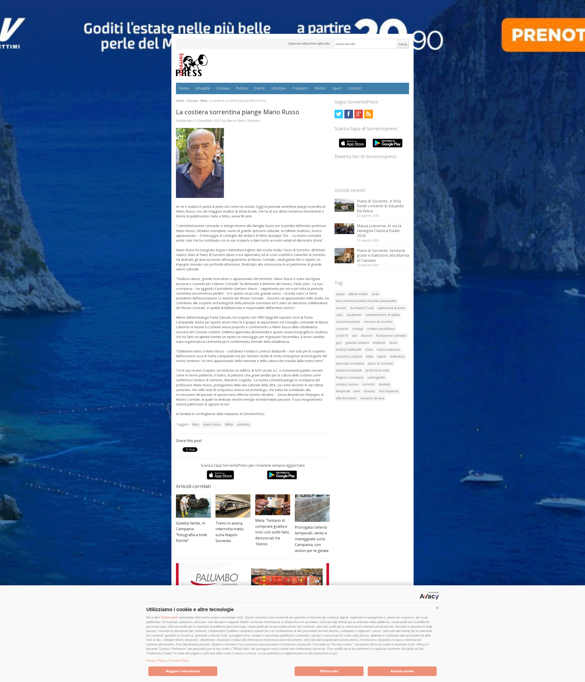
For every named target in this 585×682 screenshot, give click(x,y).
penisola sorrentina (350, 363)
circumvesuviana (348, 322)
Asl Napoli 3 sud (362, 308)
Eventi (259, 88)
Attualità (203, 88)
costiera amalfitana (381, 329)
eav (354, 335)
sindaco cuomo (347, 384)
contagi (357, 329)
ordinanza (397, 356)
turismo (369, 391)
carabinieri (354, 315)
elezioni (366, 335)
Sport (337, 88)
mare (369, 349)
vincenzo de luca (372, 398)
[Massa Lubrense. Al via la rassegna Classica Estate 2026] (344, 233)
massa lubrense (388, 349)
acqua (340, 294)
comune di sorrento (378, 322)
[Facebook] (348, 114)
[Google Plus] (358, 114)
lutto (195, 424)
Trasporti (300, 88)
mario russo (212, 424)
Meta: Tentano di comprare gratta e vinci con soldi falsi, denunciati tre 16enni (272, 532)
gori (339, 343)
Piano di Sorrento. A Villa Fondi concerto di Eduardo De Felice (380, 205)
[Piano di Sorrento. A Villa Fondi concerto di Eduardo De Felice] (344, 210)
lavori (393, 343)
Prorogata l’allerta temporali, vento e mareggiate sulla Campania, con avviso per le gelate (312, 539)
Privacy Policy (156, 660)
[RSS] (368, 114)
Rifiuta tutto (329, 671)
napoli (381, 356)
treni (357, 391)
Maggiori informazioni (183, 671)
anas (375, 294)
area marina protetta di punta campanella (366, 301)
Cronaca (222, 88)
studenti (384, 384)
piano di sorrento (380, 363)
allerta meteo (358, 294)
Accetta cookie (402, 671)
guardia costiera (357, 343)
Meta (203, 101)
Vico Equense (388, 391)
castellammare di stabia (382, 315)
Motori (320, 88)
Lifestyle (278, 88)
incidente (379, 343)
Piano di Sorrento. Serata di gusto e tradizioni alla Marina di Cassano (383, 255)
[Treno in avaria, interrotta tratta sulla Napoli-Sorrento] (232, 506)
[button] (437, 608)
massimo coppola (349, 356)
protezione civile (377, 370)
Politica (242, 88)
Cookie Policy (179, 660)
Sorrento (253, 120)
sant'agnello (376, 377)
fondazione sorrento (391, 335)
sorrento (243, 424)
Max (229, 120)
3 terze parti (169, 617)
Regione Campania (350, 377)
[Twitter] (339, 114)
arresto (341, 308)
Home (184, 88)
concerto (342, 329)
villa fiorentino (346, 398)
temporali (343, 391)
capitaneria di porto (392, 308)
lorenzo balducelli (348, 349)
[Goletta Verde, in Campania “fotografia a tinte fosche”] (193, 506)
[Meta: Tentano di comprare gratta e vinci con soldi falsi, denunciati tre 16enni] (272, 504)
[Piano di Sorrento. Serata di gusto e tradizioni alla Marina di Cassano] (344, 262)
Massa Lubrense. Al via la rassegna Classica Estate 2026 (379, 230)
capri (339, 315)
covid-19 (342, 335)
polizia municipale (349, 370)
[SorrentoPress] (191, 64)
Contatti (355, 88)
